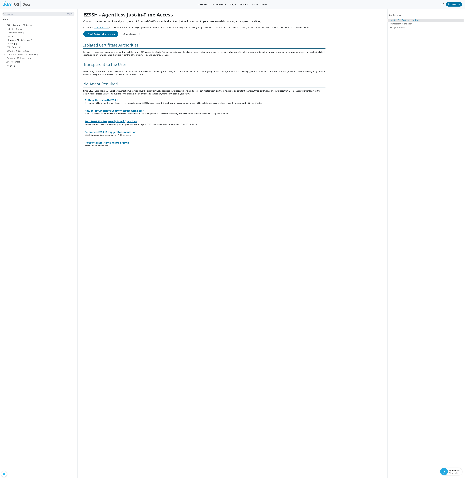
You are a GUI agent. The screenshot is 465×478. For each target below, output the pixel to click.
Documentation (219, 4)
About (255, 4)
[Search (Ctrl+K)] (443, 4)
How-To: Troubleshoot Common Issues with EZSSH (114, 110)
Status (264, 4)
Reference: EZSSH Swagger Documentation (110, 132)
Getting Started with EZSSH (101, 100)
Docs (26, 4)
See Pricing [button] (131, 34)
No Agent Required (398, 27)
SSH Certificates (101, 27)
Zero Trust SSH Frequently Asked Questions (111, 121)
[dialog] (4, 474)
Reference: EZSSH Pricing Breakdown (107, 142)
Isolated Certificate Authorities (404, 20)
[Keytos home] (11, 4)
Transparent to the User (401, 23)
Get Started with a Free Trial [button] (102, 34)
